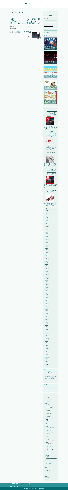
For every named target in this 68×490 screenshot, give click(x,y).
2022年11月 (46, 268)
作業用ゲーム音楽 (48, 463)
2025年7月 (46, 229)
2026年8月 (46, 210)
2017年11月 (46, 355)
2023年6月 (46, 258)
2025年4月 (46, 233)
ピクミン (47, 419)
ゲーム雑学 (46, 456)
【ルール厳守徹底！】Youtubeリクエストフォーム (51, 191)
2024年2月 (46, 246)
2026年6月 (46, 213)
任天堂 (46, 404)
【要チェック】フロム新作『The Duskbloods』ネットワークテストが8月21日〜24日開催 (50, 62)
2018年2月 (46, 351)
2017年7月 (46, 361)
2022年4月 (46, 278)
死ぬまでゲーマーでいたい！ (34, 3)
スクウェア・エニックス (49, 446)
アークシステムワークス (49, 439)
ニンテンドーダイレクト (49, 420)
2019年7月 (46, 326)
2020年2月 (46, 316)
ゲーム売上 (46, 426)
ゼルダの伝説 (48, 410)
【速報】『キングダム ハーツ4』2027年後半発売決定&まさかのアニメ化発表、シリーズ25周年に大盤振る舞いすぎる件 (50, 87)
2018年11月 (46, 338)
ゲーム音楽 (46, 460)
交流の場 (46, 476)
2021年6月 (46, 293)
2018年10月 (46, 339)
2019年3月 (46, 332)
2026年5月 (46, 214)
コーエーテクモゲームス (49, 443)
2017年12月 (46, 354)
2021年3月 (46, 297)
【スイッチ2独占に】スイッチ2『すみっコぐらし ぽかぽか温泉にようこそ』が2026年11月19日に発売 (50, 101)
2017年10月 (46, 357)
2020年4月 (46, 313)
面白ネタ (46, 466)
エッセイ (46, 403)
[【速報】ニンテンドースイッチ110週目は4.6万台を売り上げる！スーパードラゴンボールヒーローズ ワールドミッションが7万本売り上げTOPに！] (36, 38)
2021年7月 (46, 291)
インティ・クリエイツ (49, 440)
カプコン (47, 442)
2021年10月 (46, 287)
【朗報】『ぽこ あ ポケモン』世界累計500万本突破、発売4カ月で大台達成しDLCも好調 (50, 76)
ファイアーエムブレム (49, 417)
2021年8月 (46, 290)
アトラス (47, 433)
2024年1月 (46, 248)
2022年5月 (46, 277)
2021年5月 (46, 294)
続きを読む (29, 36)
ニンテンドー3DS (48, 407)
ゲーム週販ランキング (13, 28)
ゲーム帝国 (46, 477)
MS (46, 423)
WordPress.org (48, 390)
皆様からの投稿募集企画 (48, 401)
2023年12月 (46, 249)
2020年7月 (46, 309)
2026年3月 (46, 217)
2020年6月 (46, 310)
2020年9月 (46, 306)
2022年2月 (46, 281)
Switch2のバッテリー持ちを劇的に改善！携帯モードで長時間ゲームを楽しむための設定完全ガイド (52, 114)
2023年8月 (46, 255)
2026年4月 (46, 216)
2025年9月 (46, 226)
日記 (45, 474)
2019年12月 (46, 319)
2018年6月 (46, 345)
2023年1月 (46, 265)
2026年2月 (46, 219)
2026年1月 (46, 220)
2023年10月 (46, 252)
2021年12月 (46, 284)
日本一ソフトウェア (49, 449)
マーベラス (47, 436)
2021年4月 (46, 296)
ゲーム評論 (46, 455)
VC (45, 467)
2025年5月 (46, 232)
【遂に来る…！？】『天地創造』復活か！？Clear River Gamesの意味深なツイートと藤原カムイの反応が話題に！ (50, 47)
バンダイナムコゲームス (49, 430)
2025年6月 (46, 230)
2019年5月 (46, 329)
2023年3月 (46, 262)
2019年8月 (46, 325)
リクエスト (46, 397)
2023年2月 (46, 264)
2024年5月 (46, 245)
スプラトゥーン (48, 413)
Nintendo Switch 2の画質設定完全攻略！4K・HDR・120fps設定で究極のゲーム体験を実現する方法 (51, 172)
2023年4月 (46, 261)
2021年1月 (46, 300)
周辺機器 (46, 400)
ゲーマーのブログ (46, 31)
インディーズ (48, 452)
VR (45, 473)
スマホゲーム (47, 470)
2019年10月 (46, 322)
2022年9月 (46, 271)
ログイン (47, 386)
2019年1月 (46, 335)
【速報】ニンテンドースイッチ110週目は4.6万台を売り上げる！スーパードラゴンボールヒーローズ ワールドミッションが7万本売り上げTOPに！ (25, 21)
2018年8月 (46, 342)
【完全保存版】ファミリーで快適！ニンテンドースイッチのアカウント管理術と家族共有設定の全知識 (51, 134)
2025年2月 (46, 236)
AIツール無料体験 (46, 32)
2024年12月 (46, 239)
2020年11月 (46, 303)
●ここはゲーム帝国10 (51, 152)
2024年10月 (46, 242)
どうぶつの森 (48, 416)
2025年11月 (46, 223)
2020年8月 (46, 307)
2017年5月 (46, 364)
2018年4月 (46, 348)
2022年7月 (46, 274)
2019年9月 (46, 323)
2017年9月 (46, 358)
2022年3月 (46, 280)
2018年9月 (46, 341)
